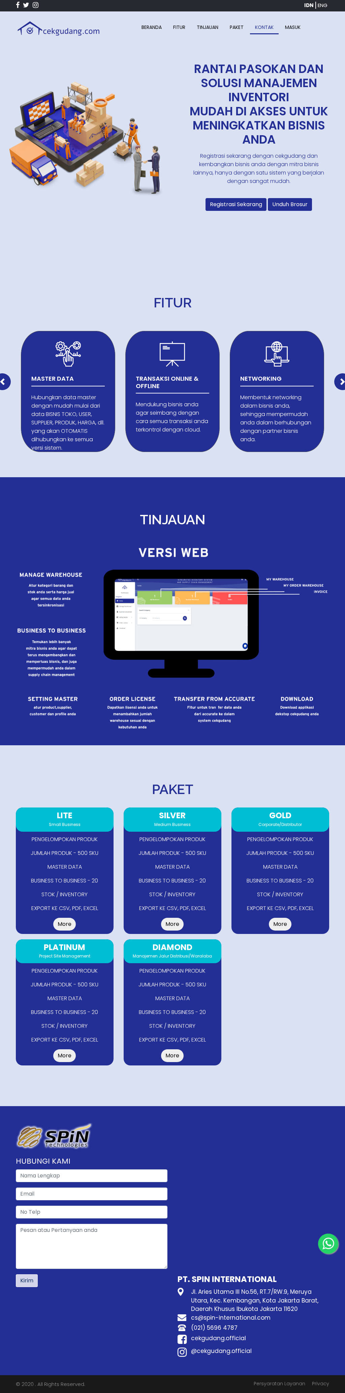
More (64, 924)
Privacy (320, 1383)
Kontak (264, 27)
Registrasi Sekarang (236, 204)
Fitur (179, 27)
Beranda (152, 27)
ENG (322, 5)
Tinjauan (207, 27)
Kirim (26, 1280)
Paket (237, 27)
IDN (309, 5)
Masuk (293, 27)
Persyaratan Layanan (279, 1383)
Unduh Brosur (290, 204)
